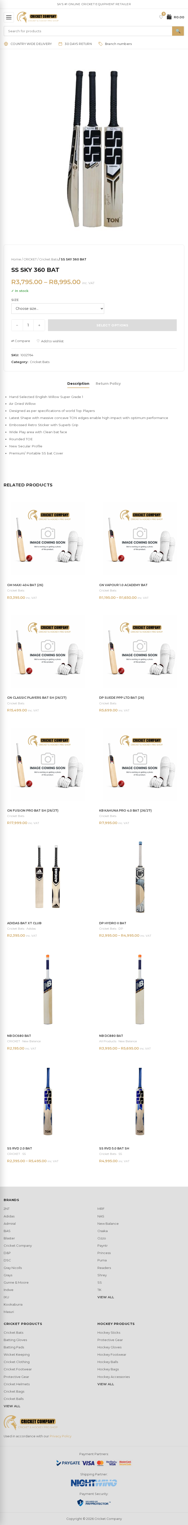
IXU (6, 1297)
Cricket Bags (14, 1391)
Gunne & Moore (16, 1282)
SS (99, 1282)
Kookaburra (13, 1304)
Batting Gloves (15, 1340)
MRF (101, 1209)
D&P (7, 1253)
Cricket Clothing (17, 1362)
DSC (7, 1260)
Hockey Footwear (111, 1354)
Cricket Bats (48, 259)
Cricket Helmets (17, 1384)
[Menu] (9, 17)
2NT (7, 1209)
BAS (7, 1231)
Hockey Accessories (113, 1377)
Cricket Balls (14, 1399)
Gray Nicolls (13, 1268)
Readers (104, 1268)
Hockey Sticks (108, 1332)
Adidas (9, 1216)
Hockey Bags (108, 1369)
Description (78, 383)
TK (99, 1290)
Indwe (8, 1290)
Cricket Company (18, 1245)
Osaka (102, 1231)
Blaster (9, 1238)
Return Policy (108, 383)
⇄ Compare (20, 341)
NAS (100, 1216)
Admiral (10, 1223)
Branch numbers (118, 44)
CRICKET (30, 259)
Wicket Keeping (17, 1354)
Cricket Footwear (18, 1369)
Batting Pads (14, 1347)
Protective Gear (16, 1377)
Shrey (102, 1275)
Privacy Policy (60, 1436)
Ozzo (101, 1238)
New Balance (108, 1223)
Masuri (9, 1312)
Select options (112, 325)
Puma (102, 1260)
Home (16, 259)
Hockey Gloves (109, 1347)
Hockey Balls (107, 1362)
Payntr (102, 1245)
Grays (8, 1275)
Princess (104, 1253)
